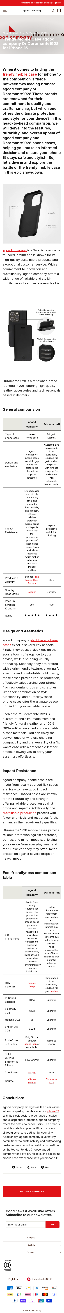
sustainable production (20, 813)
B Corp (32, 1072)
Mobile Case (18, 33)
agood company (15, 250)
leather (54, 991)
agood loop (31, 1044)
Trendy (32, 33)
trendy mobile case (20, 74)
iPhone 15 (7, 33)
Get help (31, 1245)
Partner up (31, 1252)
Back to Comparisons (34, 1191)
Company (31, 1237)
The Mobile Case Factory (32, 580)
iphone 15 (53, 1111)
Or (27, 33)
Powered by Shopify (32, 1310)
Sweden (32, 592)
